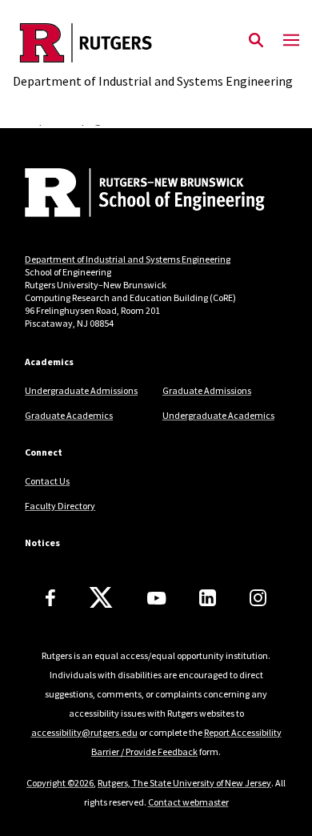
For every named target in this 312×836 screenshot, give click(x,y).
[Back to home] (133, 194)
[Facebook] (50, 597)
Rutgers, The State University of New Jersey (184, 783)
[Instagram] (258, 597)
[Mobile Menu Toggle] (291, 40)
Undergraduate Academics (218, 415)
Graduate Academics (69, 415)
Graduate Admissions (206, 390)
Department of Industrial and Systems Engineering (127, 259)
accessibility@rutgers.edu (84, 732)
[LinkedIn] (207, 597)
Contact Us (47, 481)
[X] (101, 598)
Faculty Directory (60, 506)
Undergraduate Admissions (81, 390)
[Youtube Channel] (156, 598)
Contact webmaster (188, 802)
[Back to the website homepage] (153, 42)
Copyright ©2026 (60, 783)
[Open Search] (256, 40)
